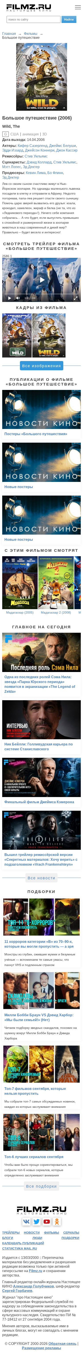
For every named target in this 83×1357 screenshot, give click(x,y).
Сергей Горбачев (17, 1291)
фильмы (51, 1232)
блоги (7, 1238)
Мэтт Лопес (11, 167)
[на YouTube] (47, 1222)
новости (32, 1232)
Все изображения (41, 366)
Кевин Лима (36, 173)
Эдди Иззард (12, 150)
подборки (70, 1238)
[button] (75, 587)
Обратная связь (62, 1344)
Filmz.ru (35, 1271)
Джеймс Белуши (62, 146)
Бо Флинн (55, 173)
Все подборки (41, 1186)
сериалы (71, 1232)
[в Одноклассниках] (57, 1222)
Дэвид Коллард (39, 162)
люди (37, 1238)
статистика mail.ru (19, 1248)
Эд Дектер (31, 167)
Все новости (41, 878)
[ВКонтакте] (26, 1222)
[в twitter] (37, 1222)
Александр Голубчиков (33, 1286)
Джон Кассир (66, 150)
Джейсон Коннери (39, 150)
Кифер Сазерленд (32, 146)
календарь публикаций (23, 1243)
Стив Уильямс (36, 156)
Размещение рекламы (41, 1348)
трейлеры (11, 1232)
